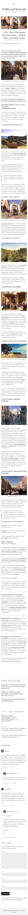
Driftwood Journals (14, 9)
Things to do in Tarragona (6, 720)
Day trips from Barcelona (6, 718)
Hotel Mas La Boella (18, 647)
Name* (2, 871)
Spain (13, 718)
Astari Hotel (4, 620)
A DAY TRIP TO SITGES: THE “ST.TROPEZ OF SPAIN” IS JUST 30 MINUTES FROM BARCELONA (13, 686)
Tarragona (11, 711)
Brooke (7, 751)
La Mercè (12, 323)
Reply (12, 767)
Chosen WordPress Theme (10, 910)
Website (3, 885)
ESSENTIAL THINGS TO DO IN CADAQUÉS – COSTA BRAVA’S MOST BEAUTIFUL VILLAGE (12, 693)
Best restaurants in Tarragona (7, 715)
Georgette (8, 789)
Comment (3, 851)
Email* (2, 878)
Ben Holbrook (11, 773)
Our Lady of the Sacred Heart (9, 458)
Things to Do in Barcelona (19, 711)
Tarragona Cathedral (7, 223)
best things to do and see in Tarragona (8, 716)
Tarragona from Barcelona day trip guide (9, 719)
